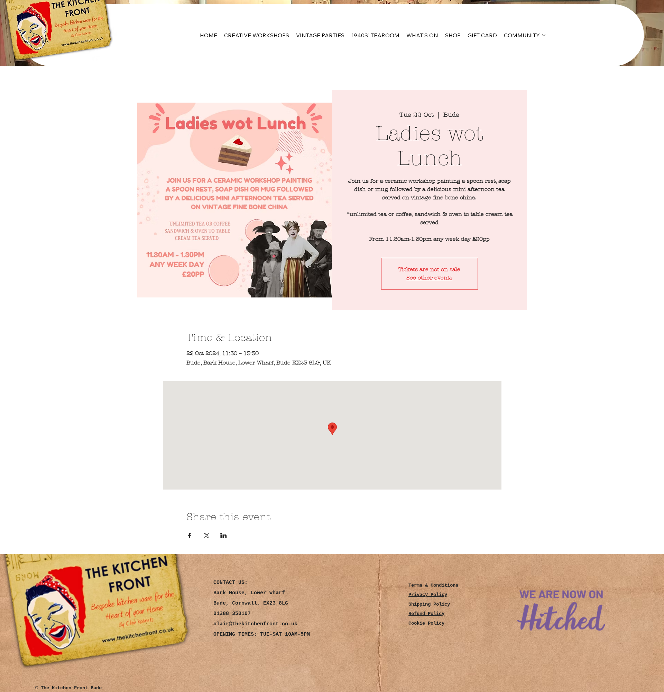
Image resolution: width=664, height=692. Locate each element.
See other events (429, 277)
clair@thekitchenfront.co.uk (255, 624)
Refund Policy (426, 613)
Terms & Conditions (433, 585)
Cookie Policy (426, 623)
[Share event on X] (206, 535)
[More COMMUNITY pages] (543, 35)
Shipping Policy (429, 604)
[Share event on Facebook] (189, 535)
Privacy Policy (427, 594)
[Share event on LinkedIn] (223, 535)
